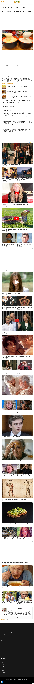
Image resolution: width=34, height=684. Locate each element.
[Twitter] (17, 617)
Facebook (3, 662)
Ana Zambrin (18, 65)
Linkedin (3, 670)
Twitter (3, 664)
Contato (3, 646)
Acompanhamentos (8, 619)
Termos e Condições (5, 644)
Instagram (3, 666)
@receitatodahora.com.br (11, 135)
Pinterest (3, 672)
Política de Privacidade (5, 650)
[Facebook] (16, 617)
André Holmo (4, 15)
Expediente (3, 648)
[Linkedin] (15, 617)
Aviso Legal (3, 652)
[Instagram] (18, 617)
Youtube (3, 668)
